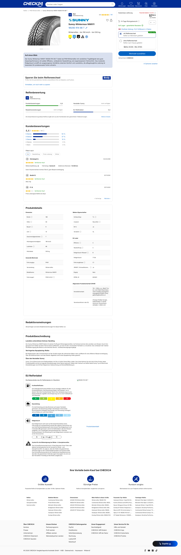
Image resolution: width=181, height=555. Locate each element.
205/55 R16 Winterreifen (77, 507)
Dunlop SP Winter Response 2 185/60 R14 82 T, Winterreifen (123, 507)
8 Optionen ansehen (151, 64)
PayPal (71, 527)
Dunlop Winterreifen (54, 515)
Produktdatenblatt (93, 426)
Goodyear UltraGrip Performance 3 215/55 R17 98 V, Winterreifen (144, 507)
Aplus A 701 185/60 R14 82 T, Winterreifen (123, 512)
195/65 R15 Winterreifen (77, 502)
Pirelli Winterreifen (53, 502)
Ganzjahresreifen (32, 502)
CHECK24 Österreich (30, 536)
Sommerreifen (31, 505)
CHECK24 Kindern (99, 530)
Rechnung (72, 536)
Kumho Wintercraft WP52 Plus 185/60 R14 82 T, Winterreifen (123, 502)
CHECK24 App (119, 530)
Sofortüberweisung (75, 533)
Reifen (25, 10)
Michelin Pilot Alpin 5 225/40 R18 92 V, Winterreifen (144, 500)
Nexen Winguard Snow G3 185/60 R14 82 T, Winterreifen (123, 505)
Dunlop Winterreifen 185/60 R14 (101, 515)
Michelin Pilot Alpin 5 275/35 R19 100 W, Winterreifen (144, 502)
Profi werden (50, 530)
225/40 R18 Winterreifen (77, 505)
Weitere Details (105, 117)
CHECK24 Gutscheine (121, 533)
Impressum (79, 550)
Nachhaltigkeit (96, 527)
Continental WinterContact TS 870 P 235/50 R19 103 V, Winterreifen (144, 512)
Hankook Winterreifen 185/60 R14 (101, 510)
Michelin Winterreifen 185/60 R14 (101, 505)
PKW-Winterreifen (35, 10)
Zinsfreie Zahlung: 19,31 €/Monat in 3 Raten (136, 29)
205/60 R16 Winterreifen (77, 500)
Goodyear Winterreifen (55, 512)
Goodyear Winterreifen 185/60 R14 (101, 512)
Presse (25, 530)
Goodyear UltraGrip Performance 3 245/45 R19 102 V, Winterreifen (144, 515)
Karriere (26, 527)
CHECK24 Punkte (120, 536)
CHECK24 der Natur (99, 533)
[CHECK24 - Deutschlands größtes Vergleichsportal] (33, 4)
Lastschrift (72, 539)
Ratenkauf (72, 542)
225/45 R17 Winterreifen (77, 510)
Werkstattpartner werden (54, 536)
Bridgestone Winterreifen (55, 507)
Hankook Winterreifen (54, 510)
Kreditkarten (73, 530)
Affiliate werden (51, 533)
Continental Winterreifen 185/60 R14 (101, 502)
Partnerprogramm (52, 527)
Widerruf (87, 550)
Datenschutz (69, 550)
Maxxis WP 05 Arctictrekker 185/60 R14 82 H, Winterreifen (123, 510)
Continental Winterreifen (55, 500)
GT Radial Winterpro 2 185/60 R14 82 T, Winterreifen (123, 515)
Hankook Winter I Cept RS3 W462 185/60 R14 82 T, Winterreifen (123, 500)
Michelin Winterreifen (54, 505)
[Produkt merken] (107, 20)
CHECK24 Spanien (29, 539)
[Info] (31, 217)
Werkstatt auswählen (137, 54)
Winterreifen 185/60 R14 (99, 500)
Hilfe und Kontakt (120, 527)
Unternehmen (28, 533)
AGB (61, 550)
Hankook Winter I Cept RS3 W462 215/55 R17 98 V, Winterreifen (144, 505)
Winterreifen (30, 500)
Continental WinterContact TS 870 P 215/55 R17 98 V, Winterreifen (144, 510)
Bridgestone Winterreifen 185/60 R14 (101, 507)
